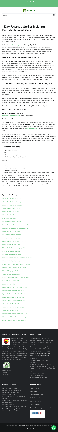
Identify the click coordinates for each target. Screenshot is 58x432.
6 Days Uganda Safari (8, 215)
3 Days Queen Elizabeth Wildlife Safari (13, 297)
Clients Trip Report (35, 401)
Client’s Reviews (35, 404)
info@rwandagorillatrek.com (37, 5)
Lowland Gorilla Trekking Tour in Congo (14, 267)
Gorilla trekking (14, 45)
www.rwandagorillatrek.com (42, 355)
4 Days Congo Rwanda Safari (11, 274)
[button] (53, 427)
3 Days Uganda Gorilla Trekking (11, 198)
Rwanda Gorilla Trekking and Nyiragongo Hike (15, 225)
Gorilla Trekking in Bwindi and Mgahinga (14, 320)
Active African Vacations (35, 425)
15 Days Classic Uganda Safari (11, 280)
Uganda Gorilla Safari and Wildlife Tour (13, 290)
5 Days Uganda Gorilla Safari (10, 211)
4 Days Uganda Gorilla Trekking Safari (13, 307)
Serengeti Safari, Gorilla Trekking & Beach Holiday (17, 257)
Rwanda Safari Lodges (36, 394)
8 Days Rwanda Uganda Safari (11, 244)
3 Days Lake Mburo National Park (12, 205)
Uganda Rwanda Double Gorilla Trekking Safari (16, 228)
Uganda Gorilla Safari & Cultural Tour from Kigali (16, 294)
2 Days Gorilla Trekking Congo (11, 261)
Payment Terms (34, 388)
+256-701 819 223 (10, 407)
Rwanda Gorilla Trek (23, 425)
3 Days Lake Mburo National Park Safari (14, 300)
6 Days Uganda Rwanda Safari (11, 231)
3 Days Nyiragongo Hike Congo (11, 271)
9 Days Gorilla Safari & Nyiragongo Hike (14, 248)
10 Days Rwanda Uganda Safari (11, 221)
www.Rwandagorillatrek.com (14, 411)
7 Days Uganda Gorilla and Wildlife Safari (14, 287)
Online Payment (35, 398)
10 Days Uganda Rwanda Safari (11, 234)
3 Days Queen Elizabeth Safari (11, 208)
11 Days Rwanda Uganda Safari (11, 251)
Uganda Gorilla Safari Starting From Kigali (14, 313)
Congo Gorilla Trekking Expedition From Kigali (16, 264)
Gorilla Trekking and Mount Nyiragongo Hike (15, 277)
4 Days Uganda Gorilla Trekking (11, 202)
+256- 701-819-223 (45, 351)
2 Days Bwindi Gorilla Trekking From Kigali (14, 317)
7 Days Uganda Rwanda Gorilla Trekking (14, 241)
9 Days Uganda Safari (9, 218)
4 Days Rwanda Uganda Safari (11, 304)
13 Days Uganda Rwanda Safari (11, 238)
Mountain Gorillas (31, 128)
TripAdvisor (33, 391)
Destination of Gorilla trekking (11, 115)
